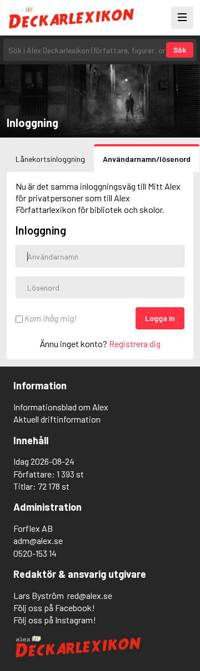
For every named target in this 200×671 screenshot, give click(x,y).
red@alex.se (89, 595)
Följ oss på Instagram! (54, 619)
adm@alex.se (38, 540)
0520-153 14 (35, 553)
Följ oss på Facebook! (54, 607)
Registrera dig (135, 343)
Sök (179, 49)
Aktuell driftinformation (57, 419)
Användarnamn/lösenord (147, 159)
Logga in (160, 318)
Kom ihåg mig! (50, 318)
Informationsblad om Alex (60, 406)
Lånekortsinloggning (50, 159)
